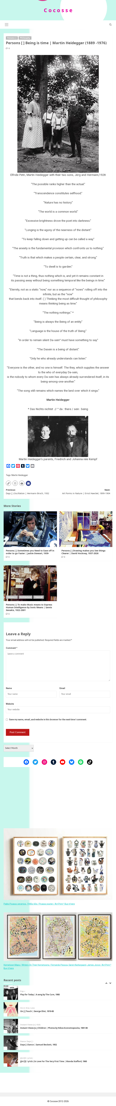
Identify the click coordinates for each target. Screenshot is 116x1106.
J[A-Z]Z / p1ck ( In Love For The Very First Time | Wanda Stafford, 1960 (53, 1044)
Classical (38, 597)
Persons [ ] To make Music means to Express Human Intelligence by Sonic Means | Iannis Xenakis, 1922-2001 (29, 607)
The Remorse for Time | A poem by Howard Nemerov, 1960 (48, 1061)
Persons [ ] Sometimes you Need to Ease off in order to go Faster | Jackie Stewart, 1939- (30, 552)
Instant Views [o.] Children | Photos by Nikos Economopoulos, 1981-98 (54, 1011)
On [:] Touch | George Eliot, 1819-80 (37, 994)
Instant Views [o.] (28, 1008)
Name (9, 688)
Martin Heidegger (19, 475)
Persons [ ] (11, 38)
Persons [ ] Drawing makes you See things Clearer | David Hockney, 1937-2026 (83, 552)
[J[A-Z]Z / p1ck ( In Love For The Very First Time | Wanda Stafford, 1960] (11, 1043)
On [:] (22, 991)
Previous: (27, 491)
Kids (38, 1008)
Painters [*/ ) (81, 543)
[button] (7, 24)
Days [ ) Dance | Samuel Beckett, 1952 (38, 1028)
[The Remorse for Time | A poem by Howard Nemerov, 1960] (11, 1059)
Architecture (25, 597)
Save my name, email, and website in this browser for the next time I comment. (48, 719)
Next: (86, 491)
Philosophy (25, 38)
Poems (23, 1058)
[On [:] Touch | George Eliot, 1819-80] (11, 992)
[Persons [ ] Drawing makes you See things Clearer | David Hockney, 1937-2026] (86, 529)
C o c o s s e (58, 10)
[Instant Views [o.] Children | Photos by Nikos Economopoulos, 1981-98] (11, 1009)
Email (62, 688)
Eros (28, 991)
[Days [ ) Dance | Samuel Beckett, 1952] (11, 1026)
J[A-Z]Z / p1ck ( (26, 1041)
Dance (23, 1025)
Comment (11, 648)
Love (32, 991)
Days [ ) (30, 1025)
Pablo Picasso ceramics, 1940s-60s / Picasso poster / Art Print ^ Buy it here (39, 904)
